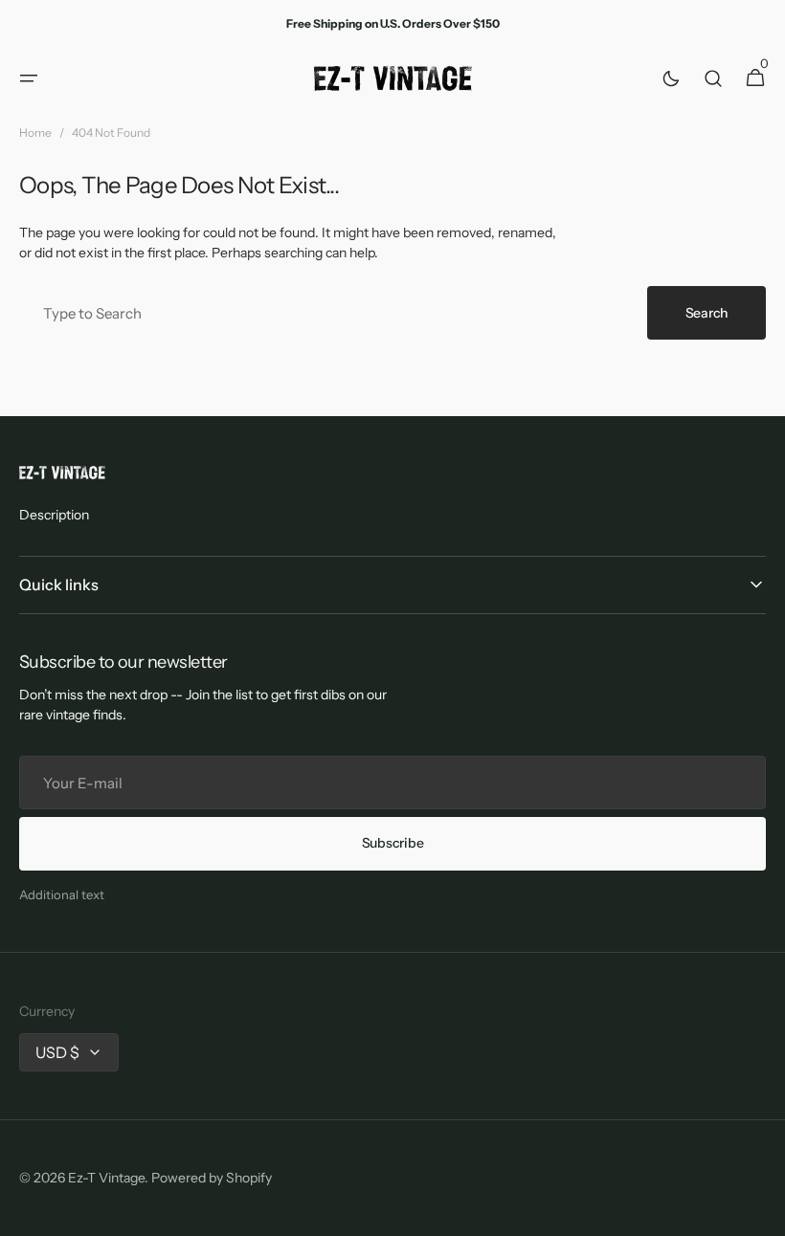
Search (706, 312)
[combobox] (329, 313)
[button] (29, 78)
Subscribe (392, 842)
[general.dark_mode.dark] (671, 78)
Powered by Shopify (211, 1177)
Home (35, 132)
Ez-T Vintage (106, 1177)
